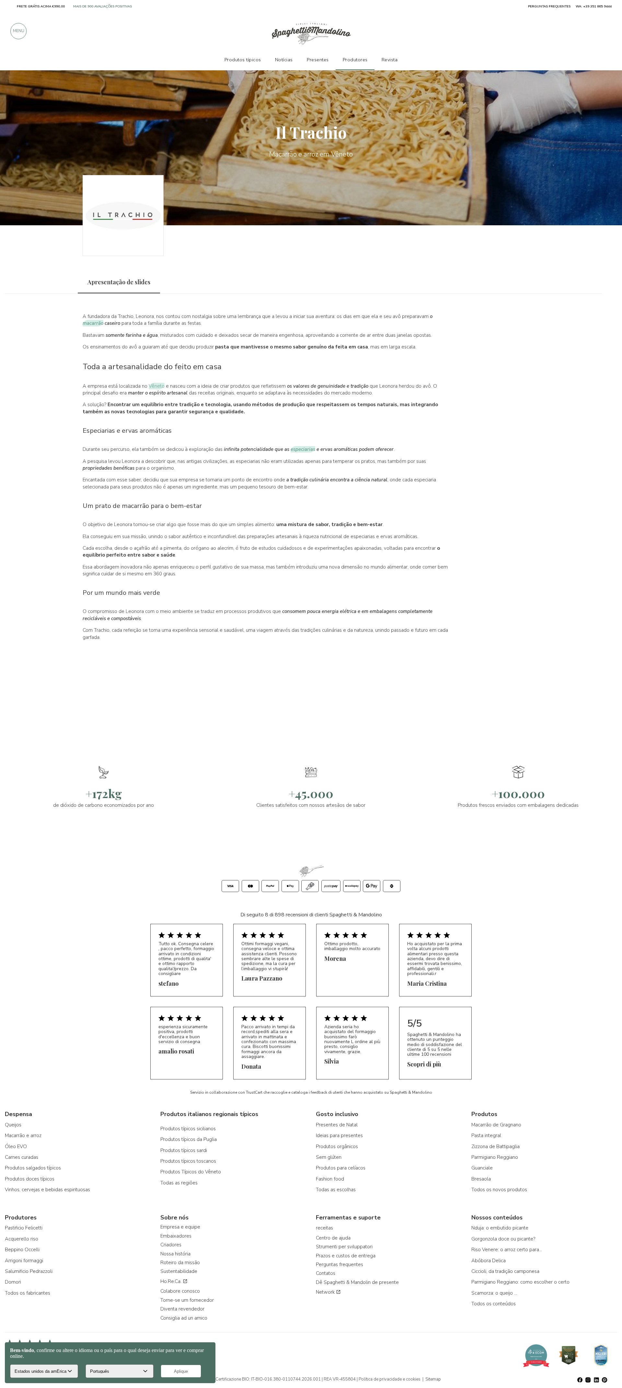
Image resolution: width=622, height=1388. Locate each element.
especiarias (303, 449)
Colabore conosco (180, 1291)
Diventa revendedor (182, 1309)
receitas (324, 1228)
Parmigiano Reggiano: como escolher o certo (520, 1282)
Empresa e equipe (180, 1227)
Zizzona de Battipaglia (495, 1146)
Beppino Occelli (22, 1249)
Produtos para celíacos (340, 1168)
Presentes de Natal (337, 1125)
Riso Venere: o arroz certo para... (506, 1249)
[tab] (119, 282)
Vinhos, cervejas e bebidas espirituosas (47, 1189)
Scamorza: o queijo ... (494, 1293)
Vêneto (157, 386)
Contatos (325, 1273)
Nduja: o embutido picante (499, 1228)
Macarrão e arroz (23, 1135)
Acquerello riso (21, 1239)
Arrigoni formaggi (24, 1260)
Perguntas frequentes (339, 1264)
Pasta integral (486, 1135)
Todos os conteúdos (493, 1303)
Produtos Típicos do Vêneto (190, 1172)
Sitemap (433, 1379)
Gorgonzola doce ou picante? (503, 1239)
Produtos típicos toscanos (188, 1161)
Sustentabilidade (178, 1271)
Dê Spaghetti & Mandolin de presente (357, 1282)
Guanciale (482, 1168)
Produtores (355, 59)
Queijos (13, 1125)
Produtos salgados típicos (33, 1168)
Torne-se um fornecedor (187, 1300)
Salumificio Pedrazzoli (28, 1271)
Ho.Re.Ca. (171, 1281)
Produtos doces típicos (29, 1179)
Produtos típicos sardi (183, 1150)
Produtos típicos (243, 59)
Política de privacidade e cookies (389, 1379)
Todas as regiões (179, 1183)
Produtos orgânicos (337, 1146)
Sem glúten (328, 1157)
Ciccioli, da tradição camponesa (505, 1271)
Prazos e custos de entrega (345, 1256)
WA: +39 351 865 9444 (594, 6)
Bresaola (481, 1179)
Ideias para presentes (339, 1135)
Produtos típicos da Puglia (188, 1139)
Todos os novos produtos (499, 1189)
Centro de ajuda (333, 1238)
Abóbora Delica (488, 1260)
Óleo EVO (16, 1146)
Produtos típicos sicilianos (188, 1128)
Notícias (284, 59)
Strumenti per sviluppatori (344, 1246)
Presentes (318, 59)
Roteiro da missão (180, 1262)
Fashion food (330, 1179)
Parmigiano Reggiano (494, 1157)
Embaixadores (175, 1236)
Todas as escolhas (336, 1189)
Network (326, 1292)
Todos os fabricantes (27, 1293)
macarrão (93, 323)
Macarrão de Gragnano (496, 1125)
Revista (390, 59)
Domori (13, 1282)
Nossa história (175, 1254)
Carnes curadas (21, 1157)
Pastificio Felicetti (23, 1228)
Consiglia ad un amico (183, 1318)
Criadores (170, 1244)
